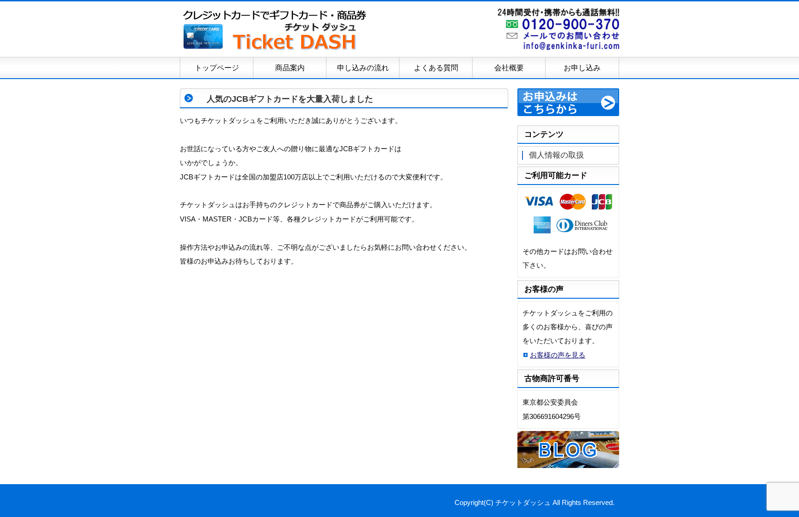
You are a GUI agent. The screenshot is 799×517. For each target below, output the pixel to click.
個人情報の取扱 (556, 155)
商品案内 (290, 68)
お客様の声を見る (557, 355)
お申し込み (582, 68)
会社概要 (509, 68)
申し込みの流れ (363, 68)
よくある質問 (436, 68)
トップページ (217, 68)
